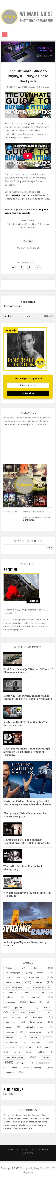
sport (47, 1047)
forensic (31, 1012)
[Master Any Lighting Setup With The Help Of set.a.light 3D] (28, 51)
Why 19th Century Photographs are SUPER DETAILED (27, 894)
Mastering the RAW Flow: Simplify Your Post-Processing (26, 723)
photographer (35, 1032)
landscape (10, 1022)
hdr (47, 1012)
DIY (32, 1150)
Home (29, 316)
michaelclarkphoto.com (17, 195)
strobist (46, 1057)
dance (32, 1002)
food (15, 1012)
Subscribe (28, 393)
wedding (37, 1068)
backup (12, 992)
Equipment (22, 1150)
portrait (34, 1037)
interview (37, 1017)
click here (29, 520)
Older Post (49, 316)
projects (36, 1042)
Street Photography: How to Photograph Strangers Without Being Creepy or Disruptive (26, 752)
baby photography (41, 987)
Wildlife (38, 982)
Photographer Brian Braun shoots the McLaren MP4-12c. (25, 815)
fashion (46, 1007)
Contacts (28, 1153)
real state (10, 1047)
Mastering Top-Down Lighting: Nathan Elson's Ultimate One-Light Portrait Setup (27, 697)
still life (40, 1052)
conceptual (11, 1002)
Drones (40, 973)
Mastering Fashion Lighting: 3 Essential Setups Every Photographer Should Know (27, 803)
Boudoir (9, 968)
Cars (36, 968)
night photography (34, 1027)
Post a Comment (12, 306)
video (14, 1068)
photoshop (10, 1037)
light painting (36, 1022)
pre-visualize (11, 1042)
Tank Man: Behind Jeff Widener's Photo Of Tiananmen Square (27, 671)
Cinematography (13, 973)
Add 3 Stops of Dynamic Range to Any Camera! (24, 944)
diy (48, 1002)
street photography (14, 1057)
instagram (15, 1017)
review (29, 1047)
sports (17, 1052)
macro (8, 1027)
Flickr (8, 978)
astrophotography (14, 987)
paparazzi (10, 1032)
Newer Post (7, 316)
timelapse (20, 1063)
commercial (34, 997)
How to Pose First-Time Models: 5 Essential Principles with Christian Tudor (27, 841)
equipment (18, 1007)
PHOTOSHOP (43, 1150)
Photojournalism (13, 982)
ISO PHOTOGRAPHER (33, 978)
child (43, 992)
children (9, 997)
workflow (10, 1072)
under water (44, 1063)
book (27, 992)
